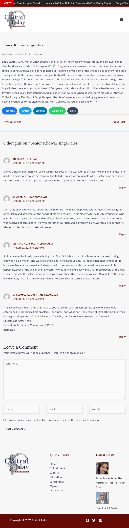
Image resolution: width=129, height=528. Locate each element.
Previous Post (10, 122)
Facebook (10, 111)
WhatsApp (57, 111)
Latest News (57, 482)
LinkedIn (40, 111)
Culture (54, 473)
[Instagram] (100, 520)
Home (53, 464)
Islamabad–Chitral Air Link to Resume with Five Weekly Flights (71, 3)
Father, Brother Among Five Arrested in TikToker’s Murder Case (110, 483)
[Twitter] (94, 520)
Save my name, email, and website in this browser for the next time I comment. (54, 420)
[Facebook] (87, 520)
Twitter (25, 111)
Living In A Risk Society (107, 508)
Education (56, 477)
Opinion (54, 486)
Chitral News (57, 468)
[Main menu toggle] (121, 19)
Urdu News (56, 490)
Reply (122, 187)
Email (73, 111)
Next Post (121, 122)
